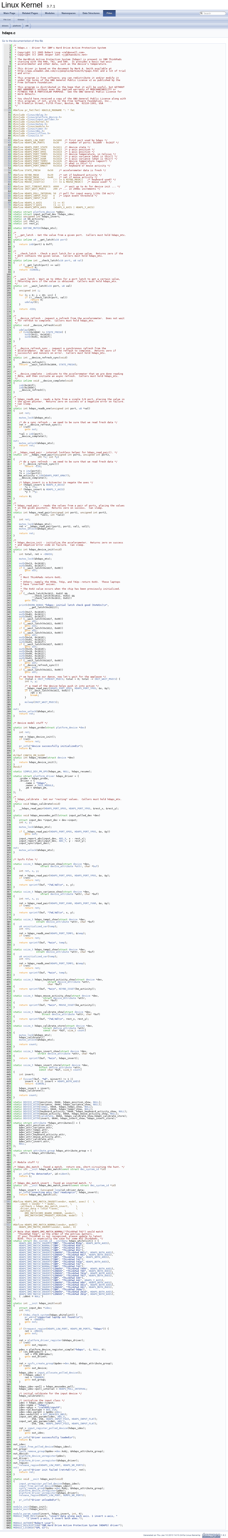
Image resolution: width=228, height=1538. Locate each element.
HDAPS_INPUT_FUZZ (57, 1419)
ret (27, 413)
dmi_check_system (37, 1315)
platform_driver (44, 776)
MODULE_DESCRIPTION (26, 1525)
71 (7, 207)
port (63, 239)
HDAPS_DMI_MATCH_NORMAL (34, 1245)
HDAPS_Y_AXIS (54, 489)
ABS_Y (62, 841)
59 (7, 179)
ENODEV (39, 1319)
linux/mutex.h (37, 124)
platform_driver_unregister (37, 1460)
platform (17, 26)
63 (7, 188)
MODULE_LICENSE (23, 1527)
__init (33, 1169)
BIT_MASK (49, 1414)
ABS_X (62, 838)
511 (7, 1224)
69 (7, 202)
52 (7, 163)
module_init (21, 1506)
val (79, 260)
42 (7, 140)
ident (64, 1173)
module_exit (21, 1509)
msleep (29, 702)
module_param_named (26, 1513)
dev (82, 727)
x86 (26, 26)
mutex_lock (26, 417)
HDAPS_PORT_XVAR (61, 903)
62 (7, 186)
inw (28, 471)
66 (7, 195)
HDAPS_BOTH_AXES (68, 1081)
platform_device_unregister (37, 1456)
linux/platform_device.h (44, 117)
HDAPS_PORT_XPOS (61, 688)
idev (47, 1308)
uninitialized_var (35, 926)
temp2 (44, 1109)
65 (7, 193)
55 (7, 170)
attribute (39, 1123)
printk (23, 605)
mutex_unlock (27, 443)
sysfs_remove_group (32, 1451)
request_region (36, 1328)
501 (7, 1201)
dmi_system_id (89, 1169)
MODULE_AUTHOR (22, 1523)
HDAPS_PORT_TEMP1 (61, 933)
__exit (34, 1479)
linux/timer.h (37, 128)
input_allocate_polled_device (57, 1372)
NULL (66, 771)
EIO (32, 309)
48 (7, 154)
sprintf (34, 884)
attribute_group (44, 1150)
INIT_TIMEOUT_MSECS (50, 679)
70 (7, 205)
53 (7, 165)
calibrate (46, 1116)
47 (7, 151)
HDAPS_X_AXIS (54, 484)
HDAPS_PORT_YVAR (85, 903)
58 (7, 177)
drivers (5, 26)
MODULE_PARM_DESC (24, 1516)
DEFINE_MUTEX (31, 228)
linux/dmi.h (35, 131)
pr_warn (30, 1317)
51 (7, 161)
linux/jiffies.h (38, 133)
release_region (29, 1465)
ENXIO (48, 554)
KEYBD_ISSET (67, 989)
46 (7, 149)
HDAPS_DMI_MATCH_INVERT (34, 1243)
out (34, 429)
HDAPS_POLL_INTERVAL (72, 1389)
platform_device (44, 212)
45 (7, 147)
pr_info (24, 746)
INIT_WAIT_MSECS (105, 679)
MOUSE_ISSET (67, 1005)
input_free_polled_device (36, 1446)
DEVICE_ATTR (31, 1102)
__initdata (60, 1241)
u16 (57, 239)
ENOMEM (39, 1377)
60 (7, 182)
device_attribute (61, 866)
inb (31, 244)
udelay (29, 302)
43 (7, 142)
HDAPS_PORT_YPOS (85, 688)
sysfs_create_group (40, 1363)
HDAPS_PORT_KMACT (56, 475)
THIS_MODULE (45, 785)
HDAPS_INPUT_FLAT (83, 1419)
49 (7, 156)
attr (79, 866)
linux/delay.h (37, 114)
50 (7, 158)
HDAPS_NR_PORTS (80, 1328)
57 (7, 175)
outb (27, 334)
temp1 (44, 1106)
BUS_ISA (51, 1409)
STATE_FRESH (54, 332)
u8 (24, 219)
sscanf (29, 1079)
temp (52, 926)
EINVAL (34, 269)
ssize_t (28, 864)
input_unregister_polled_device (40, 1483)
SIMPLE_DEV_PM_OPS (35, 771)
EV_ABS (60, 1414)
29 (7, 110)
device (62, 757)
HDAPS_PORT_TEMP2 (61, 963)
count (81, 1030)
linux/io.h (35, 135)
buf (95, 866)
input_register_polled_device (48, 1428)
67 (7, 198)
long (57, 1190)
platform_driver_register (45, 1340)
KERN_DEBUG (36, 605)
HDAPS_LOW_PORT (58, 1328)
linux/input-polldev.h (43, 119)
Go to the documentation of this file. (22, 40)
